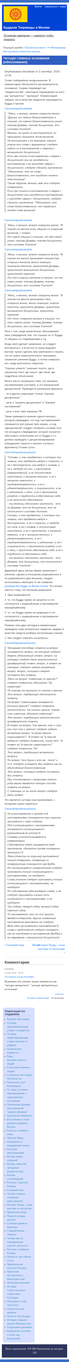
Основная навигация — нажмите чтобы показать (29, 37)
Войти (38, 6)
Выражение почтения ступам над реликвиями (19, 1335)
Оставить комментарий (38, 998)
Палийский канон (35, 47)
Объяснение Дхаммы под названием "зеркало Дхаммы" (19, 1108)
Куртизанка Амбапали (19, 1115)
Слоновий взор (14, 944)
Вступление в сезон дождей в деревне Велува (18, 1123)
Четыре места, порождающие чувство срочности (17, 1242)
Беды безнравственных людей (16, 1060)
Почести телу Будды (18, 1316)
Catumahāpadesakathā (18, 108)
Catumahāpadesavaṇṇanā (20, 452)
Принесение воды (17, 1212)
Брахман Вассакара (18, 1019)
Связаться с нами (55, 6)
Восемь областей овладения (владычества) (16, 1168)
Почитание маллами (18, 1283)
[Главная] (15, 21)
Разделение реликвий (19, 1327)
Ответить (59, 994)
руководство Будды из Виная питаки (26, 585)
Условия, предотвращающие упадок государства (18, 1027)
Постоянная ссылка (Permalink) (19, 977)
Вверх (36, 944)
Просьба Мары (15, 1138)
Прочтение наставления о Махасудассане (16, 1275)
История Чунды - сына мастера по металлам (51, 948)
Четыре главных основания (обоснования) (16, 1197)
